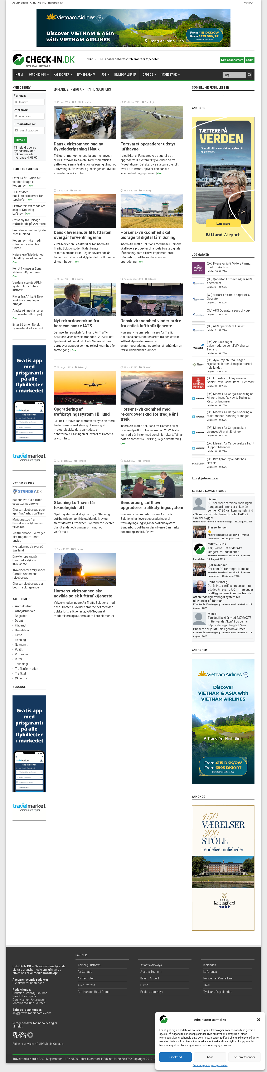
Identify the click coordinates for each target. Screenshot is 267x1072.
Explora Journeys (151, 991)
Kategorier (61, 74)
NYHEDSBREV (55, 2)
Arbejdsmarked (25, 611)
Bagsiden (21, 615)
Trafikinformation (83, 102)
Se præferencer (244, 1057)
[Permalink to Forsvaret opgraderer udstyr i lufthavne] (152, 138)
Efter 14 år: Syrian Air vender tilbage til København (26, 181)
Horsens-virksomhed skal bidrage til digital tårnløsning (148, 235)
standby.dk (169, 74)
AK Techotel (85, 978)
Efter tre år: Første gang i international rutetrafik (220, 604)
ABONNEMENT (20, 2)
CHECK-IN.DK (217, 544)
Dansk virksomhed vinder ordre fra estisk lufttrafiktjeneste (151, 323)
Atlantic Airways (151, 965)
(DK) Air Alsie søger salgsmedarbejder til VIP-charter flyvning (228, 345)
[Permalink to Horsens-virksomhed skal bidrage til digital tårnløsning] (152, 226)
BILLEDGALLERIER (125, 74)
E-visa (144, 985)
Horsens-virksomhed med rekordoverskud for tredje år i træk (149, 414)
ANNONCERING (38, 2)
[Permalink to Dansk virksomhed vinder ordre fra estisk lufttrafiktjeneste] (152, 315)
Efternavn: (21, 110)
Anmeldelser (23, 606)
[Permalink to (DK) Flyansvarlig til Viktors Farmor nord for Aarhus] (198, 273)
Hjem (19, 74)
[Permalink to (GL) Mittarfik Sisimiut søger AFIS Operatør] (198, 305)
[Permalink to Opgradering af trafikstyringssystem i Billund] (85, 403)
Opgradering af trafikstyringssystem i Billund (82, 412)
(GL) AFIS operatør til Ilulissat (225, 326)
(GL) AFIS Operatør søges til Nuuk (228, 310)
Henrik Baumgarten (25, 996)
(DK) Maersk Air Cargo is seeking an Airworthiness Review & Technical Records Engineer (230, 397)
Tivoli (206, 985)
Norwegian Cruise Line (218, 978)
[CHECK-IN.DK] (43, 64)
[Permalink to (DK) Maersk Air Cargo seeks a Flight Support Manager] (198, 453)
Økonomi (78, 191)
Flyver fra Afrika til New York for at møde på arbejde (28, 300)
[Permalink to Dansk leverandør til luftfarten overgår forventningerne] (85, 226)
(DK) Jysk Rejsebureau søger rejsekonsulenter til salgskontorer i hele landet (229, 363)
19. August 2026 (243, 521)
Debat (19, 620)
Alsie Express (86, 985)
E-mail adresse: (25, 124)
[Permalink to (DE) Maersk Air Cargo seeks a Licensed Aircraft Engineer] (198, 437)
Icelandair (209, 965)
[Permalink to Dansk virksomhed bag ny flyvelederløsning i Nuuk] (85, 138)
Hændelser (22, 630)
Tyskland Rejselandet (217, 991)
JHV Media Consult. (51, 1043)
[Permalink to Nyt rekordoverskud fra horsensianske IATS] (85, 315)
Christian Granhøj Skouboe (30, 993)
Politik (19, 649)
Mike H (212, 614)
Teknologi (149, 102)
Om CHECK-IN (37, 74)
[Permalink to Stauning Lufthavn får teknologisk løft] (85, 497)
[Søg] (249, 75)
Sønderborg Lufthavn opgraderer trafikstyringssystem (152, 505)
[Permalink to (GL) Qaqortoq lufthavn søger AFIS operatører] (198, 289)
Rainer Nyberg (217, 582)
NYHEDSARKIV (86, 74)
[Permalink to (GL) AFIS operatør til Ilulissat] (198, 336)
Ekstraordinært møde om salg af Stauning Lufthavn (29, 209)
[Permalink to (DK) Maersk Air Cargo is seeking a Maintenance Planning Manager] (198, 422)
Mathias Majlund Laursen (29, 1003)
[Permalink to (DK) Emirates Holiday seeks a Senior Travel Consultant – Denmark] (198, 388)
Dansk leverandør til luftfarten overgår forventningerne (82, 235)
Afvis (210, 1057)
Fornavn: (20, 95)
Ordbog (148, 74)
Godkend (175, 1057)
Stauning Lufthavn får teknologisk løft (74, 505)
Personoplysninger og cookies (210, 1065)
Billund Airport (149, 978)
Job (103, 74)
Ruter (18, 659)
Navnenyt (21, 644)
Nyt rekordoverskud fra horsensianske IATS (76, 323)
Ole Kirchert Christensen (28, 983)
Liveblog (20, 640)
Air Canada (85, 971)
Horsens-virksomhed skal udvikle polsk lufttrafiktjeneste (83, 593)
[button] (259, 1020)
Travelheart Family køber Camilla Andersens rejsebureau (29, 573)
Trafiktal (20, 673)
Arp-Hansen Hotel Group (94, 991)
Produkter (21, 654)
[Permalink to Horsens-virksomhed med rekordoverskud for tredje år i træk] (152, 403)
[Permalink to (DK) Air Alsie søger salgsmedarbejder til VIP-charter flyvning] (198, 352)
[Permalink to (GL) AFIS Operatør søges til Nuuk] (198, 320)
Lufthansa (210, 971)
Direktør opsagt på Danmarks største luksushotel (25, 560)
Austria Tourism (150, 971)
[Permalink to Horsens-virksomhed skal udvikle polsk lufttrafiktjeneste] (85, 585)
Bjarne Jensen (217, 527)
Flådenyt (20, 625)
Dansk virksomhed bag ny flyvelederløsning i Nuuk (78, 146)
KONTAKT (249, 2)
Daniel (212, 499)
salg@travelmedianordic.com (32, 1013)
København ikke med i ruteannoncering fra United (27, 244)
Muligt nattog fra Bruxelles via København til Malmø (28, 523)
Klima (18, 635)
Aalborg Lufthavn (89, 965)
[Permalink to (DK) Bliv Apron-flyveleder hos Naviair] (198, 469)
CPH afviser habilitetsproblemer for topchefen (28, 195)
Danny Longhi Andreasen (29, 999)
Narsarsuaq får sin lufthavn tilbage (212, 521)
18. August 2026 (230, 538)
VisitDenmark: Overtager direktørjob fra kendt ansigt (29, 536)
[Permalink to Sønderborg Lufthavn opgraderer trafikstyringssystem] (152, 497)
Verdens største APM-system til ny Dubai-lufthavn (27, 286)
